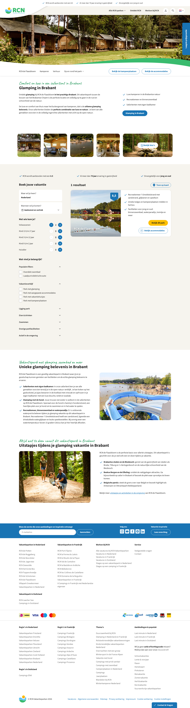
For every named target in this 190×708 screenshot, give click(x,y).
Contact (138, 553)
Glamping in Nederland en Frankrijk (111, 636)
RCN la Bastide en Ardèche (69, 565)
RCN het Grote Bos (27, 568)
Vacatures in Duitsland (105, 560)
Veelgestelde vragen (143, 550)
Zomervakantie (141, 677)
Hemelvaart (140, 666)
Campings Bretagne (66, 636)
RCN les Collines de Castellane (70, 572)
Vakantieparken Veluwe (29, 640)
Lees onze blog (160, 532)
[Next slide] (118, 213)
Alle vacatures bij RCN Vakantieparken (112, 550)
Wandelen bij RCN (103, 679)
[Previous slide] (73, 213)
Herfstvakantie (141, 681)
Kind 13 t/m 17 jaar (27, 231)
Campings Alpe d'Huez (67, 655)
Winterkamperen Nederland (108, 683)
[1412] (127, 531)
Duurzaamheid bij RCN (106, 633)
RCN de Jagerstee (26, 561)
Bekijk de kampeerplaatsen (124, 71)
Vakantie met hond (104, 658)
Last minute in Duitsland (145, 640)
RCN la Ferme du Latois (67, 554)
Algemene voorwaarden (88, 699)
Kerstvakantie (140, 685)
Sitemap (103, 699)
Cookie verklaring (145, 699)
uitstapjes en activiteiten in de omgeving (127, 493)
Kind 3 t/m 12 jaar (26, 237)
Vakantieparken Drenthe (29, 636)
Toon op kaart (162, 185)
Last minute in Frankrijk (145, 636)
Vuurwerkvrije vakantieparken (148, 688)
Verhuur (56, 71)
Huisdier (22, 249)
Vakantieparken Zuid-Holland (32, 655)
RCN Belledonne (64, 568)
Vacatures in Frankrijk (105, 557)
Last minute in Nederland (145, 633)
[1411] (132, 531)
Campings (100, 672)
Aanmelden (85, 532)
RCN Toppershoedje (27, 572)
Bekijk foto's (149, 145)
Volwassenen (25, 225)
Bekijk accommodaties (154, 230)
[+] (60, 225)
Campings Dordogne (66, 640)
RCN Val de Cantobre (66, 561)
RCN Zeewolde (25, 565)
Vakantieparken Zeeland (29, 651)
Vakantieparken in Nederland (31, 587)
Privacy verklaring (116, 699)
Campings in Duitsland (29, 603)
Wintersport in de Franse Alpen (109, 654)
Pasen (137, 663)
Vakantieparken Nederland (30, 662)
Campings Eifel (25, 675)
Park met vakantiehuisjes (34, 296)
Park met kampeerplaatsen (35, 300)
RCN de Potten (25, 550)
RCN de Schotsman (27, 576)
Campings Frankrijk (66, 633)
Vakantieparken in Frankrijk (70, 579)
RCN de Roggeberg (27, 554)
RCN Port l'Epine (65, 550)
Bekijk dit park (158, 222)
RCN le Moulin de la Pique (68, 558)
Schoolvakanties (142, 656)
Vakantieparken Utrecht (29, 647)
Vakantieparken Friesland (30, 633)
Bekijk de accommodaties (156, 71)
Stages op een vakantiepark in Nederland (114, 563)
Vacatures (72, 699)
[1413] (122, 531)
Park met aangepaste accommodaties (39, 292)
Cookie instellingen (162, 699)
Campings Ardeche (66, 651)
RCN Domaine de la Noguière (70, 576)
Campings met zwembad (106, 665)
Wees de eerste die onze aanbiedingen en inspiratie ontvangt (46, 526)
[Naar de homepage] (15, 10)
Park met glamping (31, 289)
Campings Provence (66, 662)
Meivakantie (140, 674)
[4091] (143, 531)
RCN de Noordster (27, 558)
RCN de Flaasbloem (27, 71)
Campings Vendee (65, 644)
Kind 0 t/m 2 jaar (26, 243)
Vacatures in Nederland (106, 553)
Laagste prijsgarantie (186, 39)
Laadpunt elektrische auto (34, 275)
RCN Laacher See (26, 600)
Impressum (131, 699)
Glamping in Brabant (135, 113)
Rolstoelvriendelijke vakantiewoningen (113, 640)
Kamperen (44, 71)
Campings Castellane (67, 658)
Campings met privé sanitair (108, 661)
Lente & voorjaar (142, 659)
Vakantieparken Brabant (29, 658)
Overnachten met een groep (108, 650)
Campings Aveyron (66, 647)
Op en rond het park (74, 73)
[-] (51, 225)
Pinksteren (139, 670)
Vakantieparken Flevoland (30, 644)
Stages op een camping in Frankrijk (111, 566)
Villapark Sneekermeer (29, 583)
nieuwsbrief (163, 649)
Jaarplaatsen (101, 676)
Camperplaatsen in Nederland (109, 669)
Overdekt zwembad (31, 272)
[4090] (137, 531)
